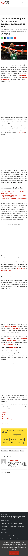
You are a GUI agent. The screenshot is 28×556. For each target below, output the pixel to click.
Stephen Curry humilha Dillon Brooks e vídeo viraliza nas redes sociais (13, 195)
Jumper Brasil (13, 347)
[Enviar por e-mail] (15, 38)
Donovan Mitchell (10, 326)
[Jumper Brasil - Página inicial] (5, 2)
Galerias (21, 523)
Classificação (5, 526)
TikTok (13, 442)
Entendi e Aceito (14, 553)
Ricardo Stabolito (6, 33)
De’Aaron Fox (21, 268)
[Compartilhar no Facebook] (8, 38)
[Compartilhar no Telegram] (11, 38)
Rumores (10, 523)
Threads (21, 442)
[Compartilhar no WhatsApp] (2, 38)
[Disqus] (14, 492)
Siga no (4, 436)
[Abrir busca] (22, 2)
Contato (4, 529)
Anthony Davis (11, 340)
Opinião (15, 523)
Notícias (22, 450)
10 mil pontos (21, 132)
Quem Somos (21, 526)
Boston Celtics (23, 75)
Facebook (6, 442)
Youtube (14, 439)
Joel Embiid (16, 328)
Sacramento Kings (6, 270)
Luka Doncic (8, 338)
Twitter (4, 414)
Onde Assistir (13, 526)
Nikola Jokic (23, 338)
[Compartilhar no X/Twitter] (5, 38)
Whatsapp (18, 435)
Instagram (6, 439)
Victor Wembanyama (7, 344)
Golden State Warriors (13, 450)
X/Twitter (22, 439)
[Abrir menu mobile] (25, 2)
